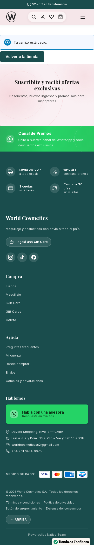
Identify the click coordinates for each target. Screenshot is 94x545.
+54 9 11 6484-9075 (27, 451)
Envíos (10, 372)
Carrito (11, 320)
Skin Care (13, 303)
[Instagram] (10, 257)
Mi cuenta (13, 355)
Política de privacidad (59, 502)
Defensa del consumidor (63, 508)
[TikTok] (22, 257)
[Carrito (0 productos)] (60, 16)
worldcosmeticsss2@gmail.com (35, 444)
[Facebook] (34, 257)
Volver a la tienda (22, 56)
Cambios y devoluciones (24, 381)
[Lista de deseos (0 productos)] (51, 16)
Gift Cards (13, 311)
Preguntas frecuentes (22, 347)
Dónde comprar (17, 364)
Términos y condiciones (23, 502)
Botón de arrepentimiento (24, 508)
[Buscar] (33, 16)
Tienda (11, 286)
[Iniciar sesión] (42, 16)
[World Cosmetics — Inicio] (11, 17)
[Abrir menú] (83, 17)
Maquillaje (13, 294)
